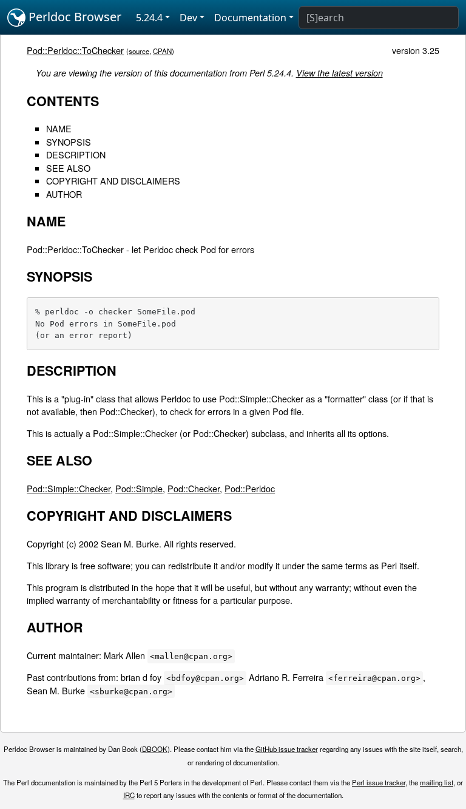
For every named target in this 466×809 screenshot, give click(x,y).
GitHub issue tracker (286, 749)
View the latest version (339, 73)
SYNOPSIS (68, 141)
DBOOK (154, 749)
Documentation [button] (250, 17)
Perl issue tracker (378, 782)
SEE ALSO (68, 167)
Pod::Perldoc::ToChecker (75, 50)
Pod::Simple (139, 488)
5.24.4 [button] (149, 17)
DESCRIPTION (76, 154)
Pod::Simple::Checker (68, 488)
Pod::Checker (193, 488)
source (139, 51)
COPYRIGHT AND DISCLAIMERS (113, 180)
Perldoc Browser (73, 16)
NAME (59, 128)
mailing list (436, 782)
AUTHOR (64, 194)
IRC (129, 795)
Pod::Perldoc (250, 488)
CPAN (162, 51)
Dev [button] (188, 17)
